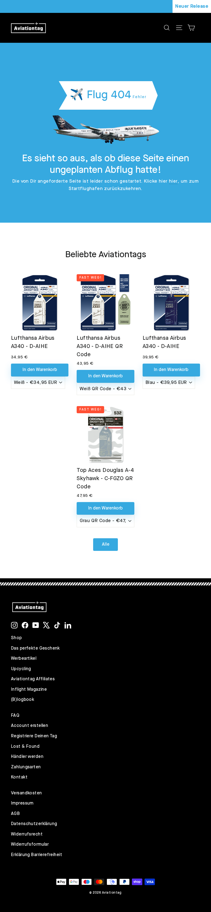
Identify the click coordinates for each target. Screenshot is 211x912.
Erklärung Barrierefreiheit (36, 855)
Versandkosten (26, 793)
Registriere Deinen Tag (34, 736)
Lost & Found (25, 746)
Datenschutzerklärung (34, 824)
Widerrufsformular (30, 844)
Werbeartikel (23, 658)
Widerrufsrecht (27, 834)
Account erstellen (29, 726)
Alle (105, 544)
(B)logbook (22, 700)
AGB (15, 814)
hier (173, 181)
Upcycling (21, 669)
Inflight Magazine (29, 689)
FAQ (15, 715)
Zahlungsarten (26, 767)
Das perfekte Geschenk (35, 648)
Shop (16, 638)
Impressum (22, 803)
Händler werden (27, 757)
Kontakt (19, 777)
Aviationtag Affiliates (33, 679)
